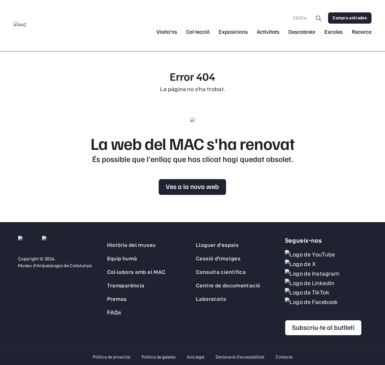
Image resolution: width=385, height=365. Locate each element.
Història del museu (131, 245)
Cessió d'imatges (218, 258)
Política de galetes (159, 357)
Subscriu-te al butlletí (323, 327)
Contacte (284, 357)
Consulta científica (221, 272)
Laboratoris (211, 299)
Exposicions (233, 31)
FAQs (114, 312)
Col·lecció (198, 31)
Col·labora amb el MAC (136, 272)
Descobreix (301, 31)
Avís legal (195, 357)
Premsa (117, 299)
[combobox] (304, 18)
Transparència (126, 285)
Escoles (333, 31)
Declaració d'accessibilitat (240, 357)
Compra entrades (350, 18)
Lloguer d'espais (217, 245)
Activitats (268, 31)
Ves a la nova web (192, 186)
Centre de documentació (228, 285)
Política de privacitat (111, 357)
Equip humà (122, 258)
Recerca (361, 31)
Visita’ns (166, 31)
